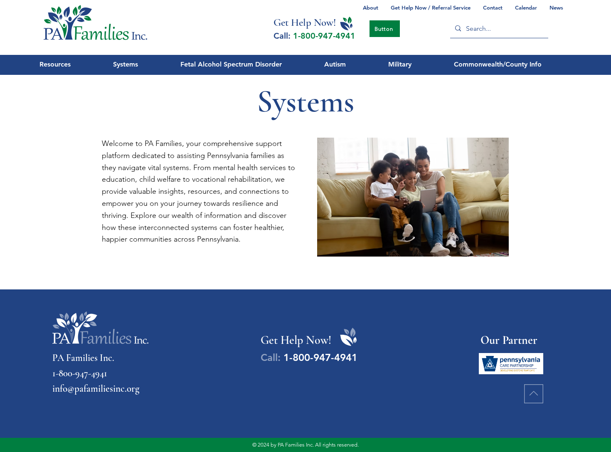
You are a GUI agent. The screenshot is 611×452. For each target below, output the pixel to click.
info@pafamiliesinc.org (95, 389)
